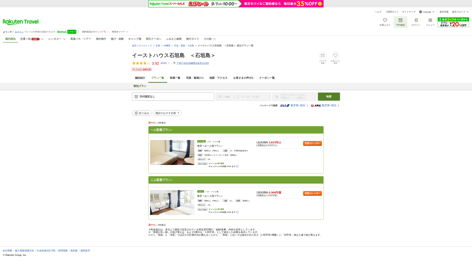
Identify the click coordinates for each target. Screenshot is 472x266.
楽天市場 (444, 12)
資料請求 (85, 250)
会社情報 (7, 250)
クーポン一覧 (267, 77)
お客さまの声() (243, 77)
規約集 (74, 250)
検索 (329, 96)
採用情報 (63, 250)
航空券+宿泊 (298, 105)
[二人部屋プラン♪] (172, 202)
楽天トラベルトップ (142, 45)
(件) (164, 63)
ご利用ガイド (391, 12)
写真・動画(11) (195, 77)
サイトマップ (408, 12)
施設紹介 (140, 77)
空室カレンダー (312, 143)
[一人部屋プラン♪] (172, 152)
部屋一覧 (175, 77)
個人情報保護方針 (24, 250)
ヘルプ (378, 12)
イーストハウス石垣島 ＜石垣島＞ (174, 55)
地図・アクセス (218, 77)
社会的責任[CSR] (46, 250)
